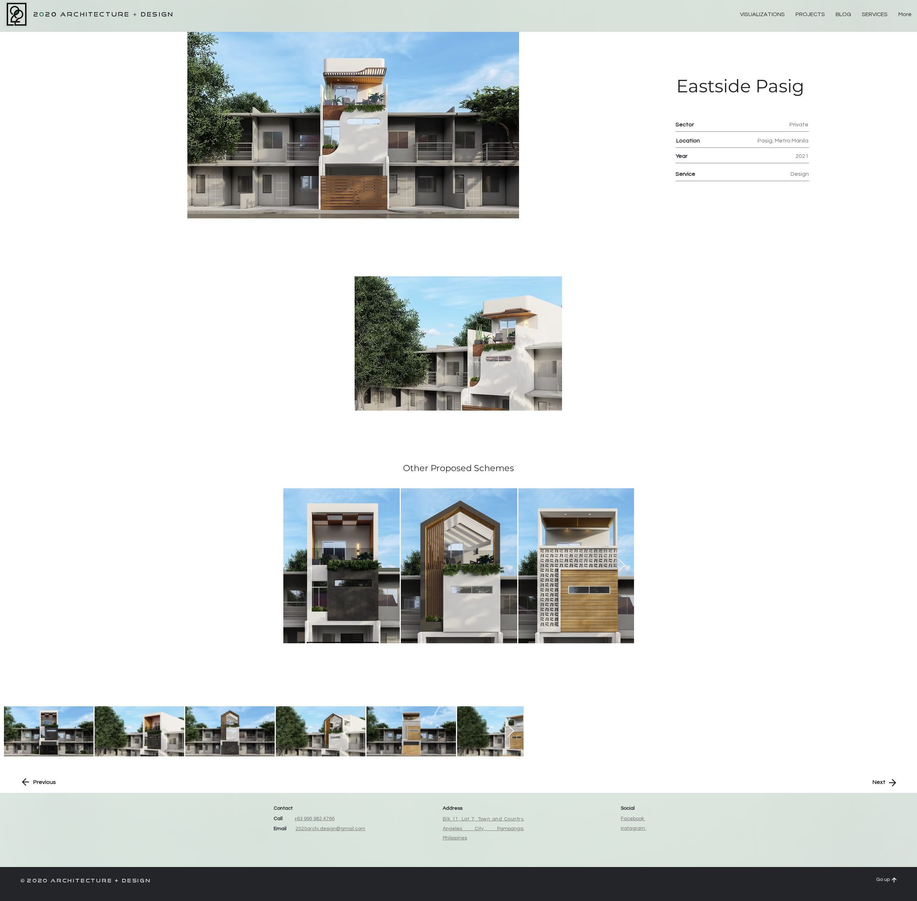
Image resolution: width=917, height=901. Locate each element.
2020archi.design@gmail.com (330, 828)
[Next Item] (622, 566)
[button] (458, 343)
